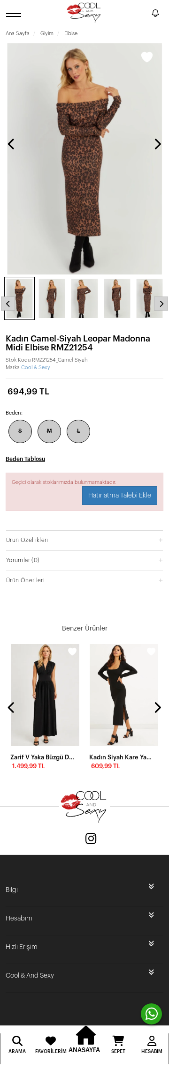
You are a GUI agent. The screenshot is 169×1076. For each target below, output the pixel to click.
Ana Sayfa (18, 33)
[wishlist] (72, 651)
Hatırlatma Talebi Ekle (119, 495)
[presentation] (11, 143)
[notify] (155, 15)
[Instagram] (91, 840)
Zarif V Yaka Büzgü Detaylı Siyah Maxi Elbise (42, 757)
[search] (142, 14)
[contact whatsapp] (151, 1013)
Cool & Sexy (35, 367)
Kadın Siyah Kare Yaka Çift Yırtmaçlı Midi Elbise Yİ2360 (121, 757)
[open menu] (15, 14)
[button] (84, 540)
